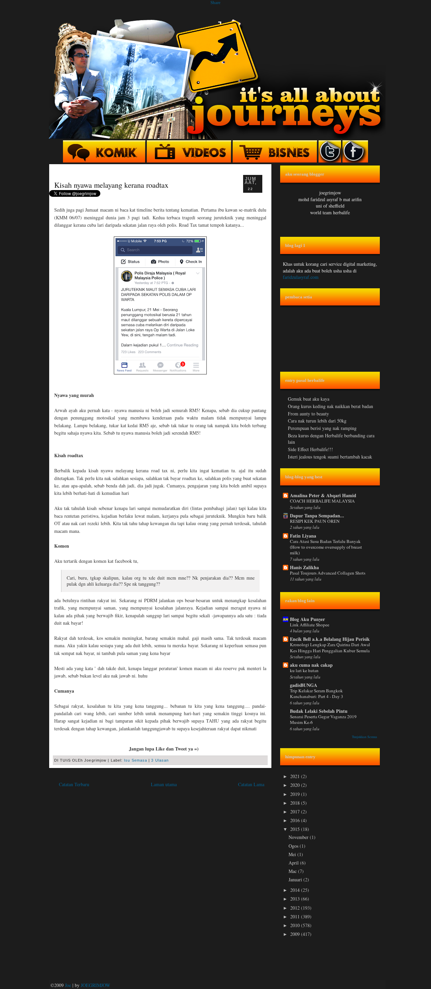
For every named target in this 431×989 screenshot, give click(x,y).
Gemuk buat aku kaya (308, 399)
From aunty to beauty (308, 413)
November (299, 837)
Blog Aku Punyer (307, 619)
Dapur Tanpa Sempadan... (317, 515)
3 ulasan (160, 760)
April (294, 862)
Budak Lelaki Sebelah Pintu (318, 711)
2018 (295, 803)
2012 (295, 908)
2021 (295, 776)
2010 (295, 925)
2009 (295, 934)
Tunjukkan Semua (364, 736)
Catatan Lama (251, 784)
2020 (295, 785)
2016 (295, 820)
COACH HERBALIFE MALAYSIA (322, 501)
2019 (295, 794)
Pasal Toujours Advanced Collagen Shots (327, 573)
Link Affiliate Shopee (309, 625)
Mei (293, 854)
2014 (295, 890)
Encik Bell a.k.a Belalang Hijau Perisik (330, 639)
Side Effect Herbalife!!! (310, 449)
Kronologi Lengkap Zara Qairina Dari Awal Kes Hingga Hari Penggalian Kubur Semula (330, 647)
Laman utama (164, 784)
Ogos (294, 846)
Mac (293, 871)
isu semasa (135, 760)
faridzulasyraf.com (301, 277)
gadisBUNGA (303, 685)
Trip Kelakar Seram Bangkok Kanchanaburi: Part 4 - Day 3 (316, 693)
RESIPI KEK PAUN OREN (315, 521)
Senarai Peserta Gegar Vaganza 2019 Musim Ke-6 (323, 719)
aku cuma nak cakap (311, 664)
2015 (295, 829)
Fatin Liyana (303, 535)
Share (215, 2)
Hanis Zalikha (304, 567)
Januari (296, 879)
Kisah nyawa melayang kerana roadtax (111, 185)
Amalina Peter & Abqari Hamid (323, 495)
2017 (295, 811)
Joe (68, 985)
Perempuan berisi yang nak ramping (322, 428)
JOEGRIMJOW (95, 985)
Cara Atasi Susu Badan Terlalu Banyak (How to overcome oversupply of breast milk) (326, 547)
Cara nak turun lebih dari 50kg (317, 420)
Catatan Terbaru (74, 784)
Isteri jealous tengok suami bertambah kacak (330, 456)
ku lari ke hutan (304, 670)
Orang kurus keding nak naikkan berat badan (330, 406)
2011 (295, 916)
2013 (295, 898)
